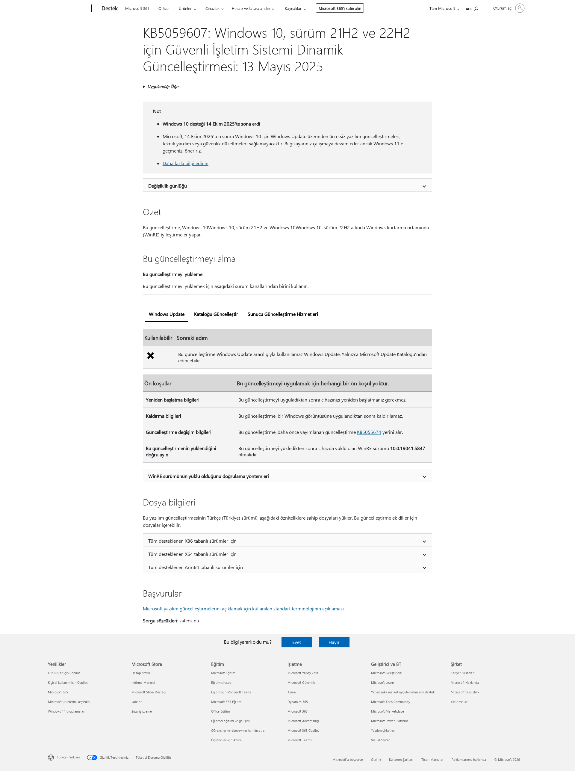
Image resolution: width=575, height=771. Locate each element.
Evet (296, 642)
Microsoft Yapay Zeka (303, 673)
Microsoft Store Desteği (148, 692)
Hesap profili (140, 673)
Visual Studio (380, 740)
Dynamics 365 (298, 701)
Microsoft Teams (300, 740)
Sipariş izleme (141, 711)
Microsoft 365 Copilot (303, 730)
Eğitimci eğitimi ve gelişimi (230, 721)
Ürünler (185, 8)
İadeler (136, 701)
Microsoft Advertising (303, 721)
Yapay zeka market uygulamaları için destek (403, 692)
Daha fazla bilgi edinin (185, 163)
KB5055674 (369, 432)
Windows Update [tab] (166, 314)
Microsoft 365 (137, 8)
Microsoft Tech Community (390, 701)
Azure (292, 692)
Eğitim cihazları (222, 682)
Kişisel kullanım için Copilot (68, 682)
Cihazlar (212, 8)
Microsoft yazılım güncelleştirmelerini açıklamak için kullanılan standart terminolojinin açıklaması (243, 608)
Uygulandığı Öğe (162, 86)
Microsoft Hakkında (465, 682)
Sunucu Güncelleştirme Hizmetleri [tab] (283, 314)
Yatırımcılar (459, 701)
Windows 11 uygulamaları (66, 711)
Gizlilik (376, 759)
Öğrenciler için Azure (226, 740)
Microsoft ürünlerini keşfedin (69, 701)
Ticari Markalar (432, 759)
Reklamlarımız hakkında (469, 759)
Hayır (334, 642)
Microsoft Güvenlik (301, 682)
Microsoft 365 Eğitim (226, 701)
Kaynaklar (293, 8)
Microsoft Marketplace (387, 711)
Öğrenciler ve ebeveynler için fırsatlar (238, 730)
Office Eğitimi (221, 711)
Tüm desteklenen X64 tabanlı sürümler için (192, 554)
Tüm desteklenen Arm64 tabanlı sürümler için (195, 567)
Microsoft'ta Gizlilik (465, 692)
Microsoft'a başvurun (347, 759)
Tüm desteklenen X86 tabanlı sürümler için (192, 541)
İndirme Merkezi (143, 682)
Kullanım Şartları (401, 759)
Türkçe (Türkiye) (68, 757)
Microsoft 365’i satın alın (340, 8)
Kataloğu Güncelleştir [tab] (216, 314)
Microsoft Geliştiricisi (386, 673)
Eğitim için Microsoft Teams (231, 692)
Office (163, 8)
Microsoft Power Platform (389, 721)
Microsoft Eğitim (223, 673)
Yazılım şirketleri (383, 730)
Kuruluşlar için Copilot (64, 673)
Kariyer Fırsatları (463, 673)
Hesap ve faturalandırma (253, 8)
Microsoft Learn (382, 682)
